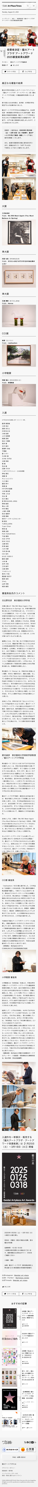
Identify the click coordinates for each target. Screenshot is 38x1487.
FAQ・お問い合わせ (19, 1457)
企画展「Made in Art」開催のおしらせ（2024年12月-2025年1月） (28, 1354)
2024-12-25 (19, 1317)
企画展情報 (26, 1325)
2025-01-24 (3, 53)
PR (24, 1427)
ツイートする (11, 71)
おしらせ (16, 65)
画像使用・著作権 (7, 1470)
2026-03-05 (19, 1420)
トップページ (6, 18)
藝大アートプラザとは (9, 1464)
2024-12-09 (19, 1337)
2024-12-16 (19, 1376)
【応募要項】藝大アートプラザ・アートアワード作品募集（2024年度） (28, 1395)
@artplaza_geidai (22, 1278)
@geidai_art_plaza (21, 1275)
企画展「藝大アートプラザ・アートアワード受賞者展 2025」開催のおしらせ (28, 1316)
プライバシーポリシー (8, 1468)
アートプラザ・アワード (29, 1403)
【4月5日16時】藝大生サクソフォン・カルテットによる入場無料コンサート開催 (28, 1419)
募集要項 (26, 1407)
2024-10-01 (19, 1398)
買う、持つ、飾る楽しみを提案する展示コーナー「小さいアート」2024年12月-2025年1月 (28, 1375)
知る (13, 18)
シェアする (28, 71)
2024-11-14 (19, 1356)
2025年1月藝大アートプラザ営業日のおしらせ (28, 1336)
